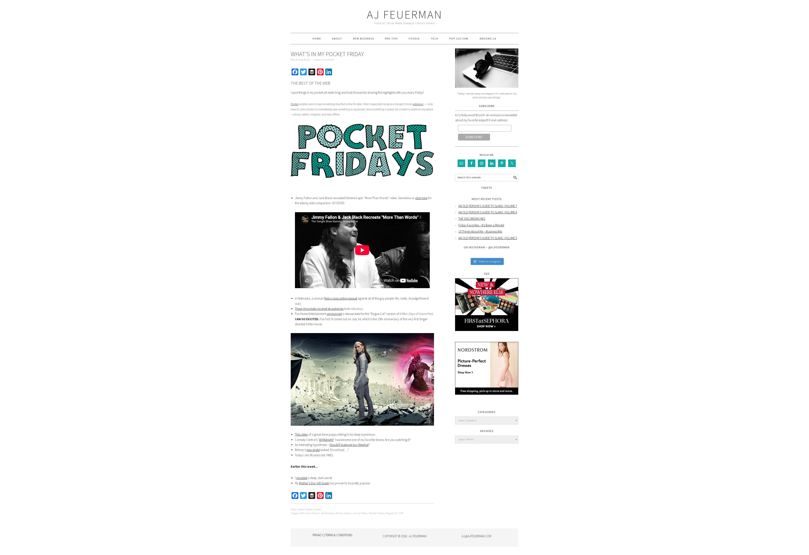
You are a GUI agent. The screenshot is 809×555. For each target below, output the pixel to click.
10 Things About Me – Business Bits (480, 232)
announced (334, 314)
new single (313, 450)
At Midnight (326, 440)
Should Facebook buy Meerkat (348, 445)
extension (418, 104)
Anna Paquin (313, 513)
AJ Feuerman (404, 14)
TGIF (401, 513)
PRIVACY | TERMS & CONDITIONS (332, 535)
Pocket (294, 104)
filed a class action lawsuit (340, 298)
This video (301, 434)
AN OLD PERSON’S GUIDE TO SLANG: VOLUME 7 (487, 206)
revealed (301, 478)
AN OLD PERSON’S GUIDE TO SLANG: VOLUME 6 (487, 212)
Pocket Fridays (313, 509)
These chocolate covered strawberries (319, 309)
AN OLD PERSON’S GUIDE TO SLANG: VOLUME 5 (487, 238)
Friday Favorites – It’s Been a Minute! (481, 225)
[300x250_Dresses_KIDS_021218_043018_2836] (486, 398)
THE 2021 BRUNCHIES (471, 219)
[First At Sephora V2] (486, 334)
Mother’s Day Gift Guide (314, 483)
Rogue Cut (391, 513)
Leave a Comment (324, 59)
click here (421, 198)
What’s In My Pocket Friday (327, 54)
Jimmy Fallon (359, 513)
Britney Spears (343, 513)
